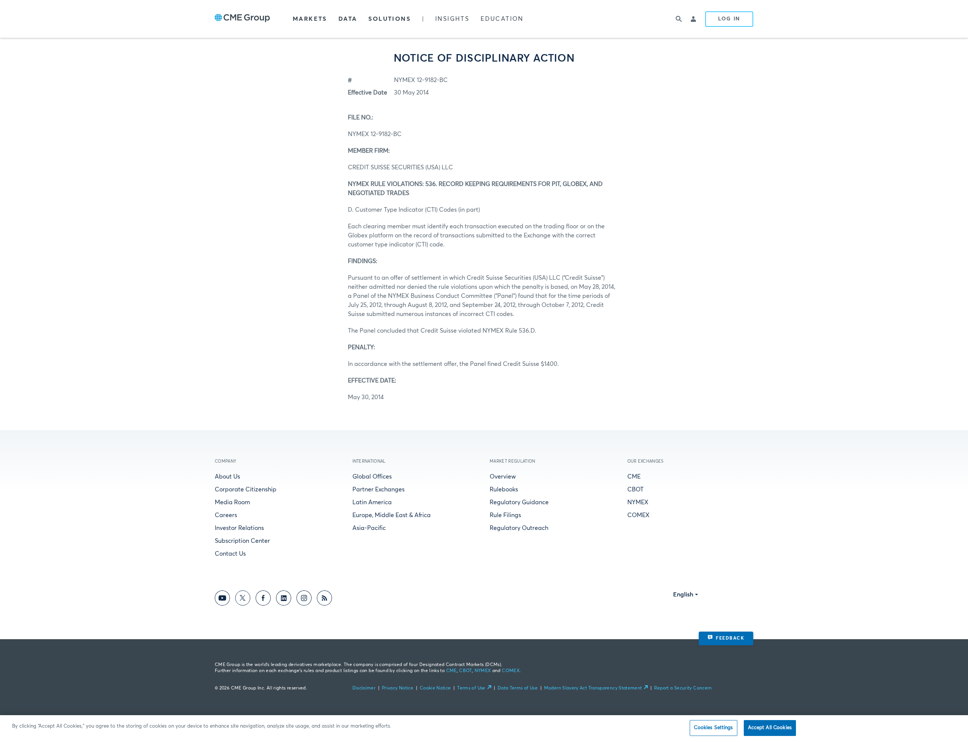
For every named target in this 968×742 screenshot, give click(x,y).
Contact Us (230, 554)
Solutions (389, 19)
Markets (310, 19)
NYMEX (637, 502)
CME (634, 477)
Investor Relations (239, 528)
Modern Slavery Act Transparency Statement (593, 688)
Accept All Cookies (770, 727)
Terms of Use (471, 688)
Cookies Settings (713, 727)
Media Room (232, 502)
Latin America (372, 502)
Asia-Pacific (369, 528)
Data (347, 19)
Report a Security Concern (683, 688)
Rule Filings (505, 515)
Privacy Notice (397, 688)
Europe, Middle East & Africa (391, 515)
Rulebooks (504, 489)
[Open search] (678, 18)
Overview (503, 477)
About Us (227, 477)
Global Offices (372, 477)
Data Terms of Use (518, 688)
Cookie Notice (435, 688)
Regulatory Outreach (519, 528)
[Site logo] (242, 19)
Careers (226, 515)
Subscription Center (242, 541)
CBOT (635, 489)
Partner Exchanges (378, 489)
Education (502, 19)
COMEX (638, 515)
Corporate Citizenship (245, 489)
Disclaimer (364, 688)
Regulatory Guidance (519, 502)
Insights (452, 19)
